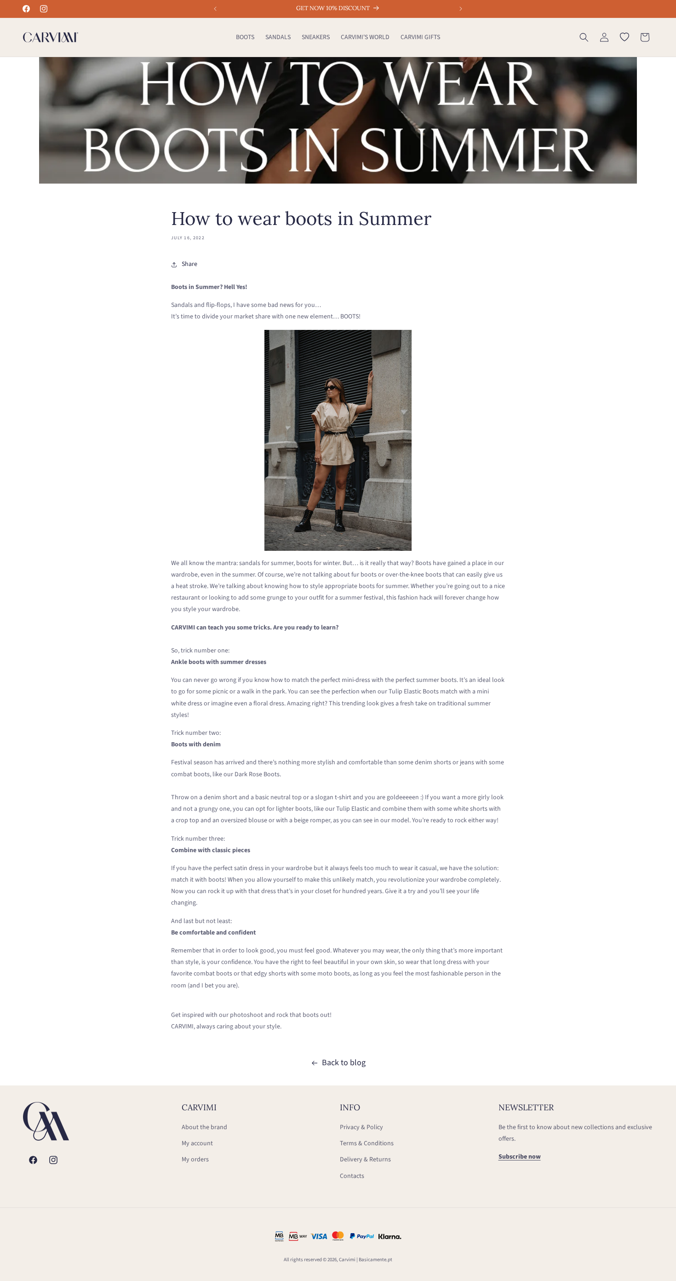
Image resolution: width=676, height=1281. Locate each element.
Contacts (352, 1176)
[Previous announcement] (215, 8)
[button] (584, 37)
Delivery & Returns (365, 1159)
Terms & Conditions (367, 1143)
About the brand (204, 1127)
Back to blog (344, 1062)
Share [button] (189, 264)
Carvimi (347, 1259)
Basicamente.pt (375, 1259)
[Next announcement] (461, 8)
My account (197, 1143)
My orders (195, 1159)
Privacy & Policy (361, 1127)
